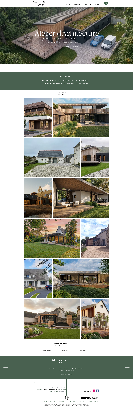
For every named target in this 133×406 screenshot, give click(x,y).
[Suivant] (127, 367)
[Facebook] (97, 391)
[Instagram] (94, 391)
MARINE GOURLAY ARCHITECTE (39, 5)
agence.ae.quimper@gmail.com (57, 393)
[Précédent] (5, 367)
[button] (76, 4)
